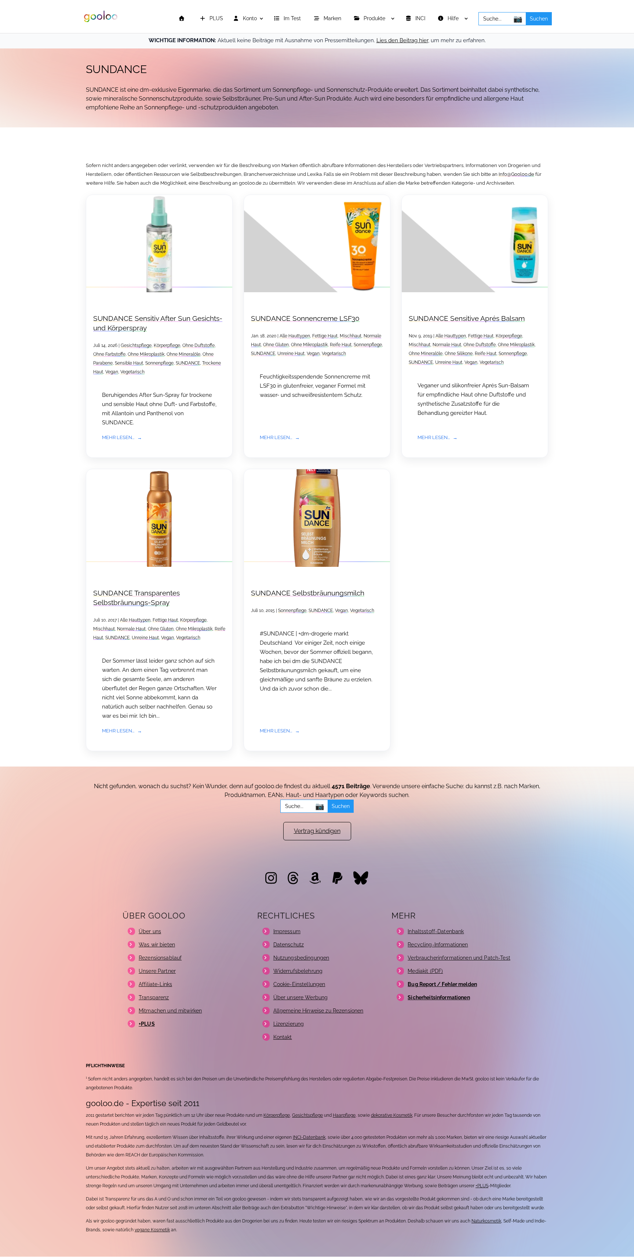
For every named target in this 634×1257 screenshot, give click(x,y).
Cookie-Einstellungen (299, 984)
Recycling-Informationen (438, 945)
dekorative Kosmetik (391, 1115)
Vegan (111, 371)
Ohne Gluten (276, 344)
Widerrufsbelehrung (298, 971)
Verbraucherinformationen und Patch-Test (459, 958)
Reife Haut (340, 344)
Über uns (150, 931)
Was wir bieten (157, 945)
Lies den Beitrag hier (402, 40)
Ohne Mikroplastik (146, 354)
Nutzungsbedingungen (301, 958)
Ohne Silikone (459, 353)
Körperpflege (167, 345)
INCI (421, 18)
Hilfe (454, 18)
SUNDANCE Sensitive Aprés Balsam (467, 318)
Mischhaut (350, 335)
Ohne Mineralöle (183, 354)
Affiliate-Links (155, 984)
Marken (333, 18)
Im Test (293, 18)
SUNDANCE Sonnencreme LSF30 (305, 318)
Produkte (375, 18)
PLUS (215, 18)
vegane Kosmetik (152, 1229)
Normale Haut (447, 344)
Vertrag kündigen (317, 830)
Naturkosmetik (486, 1221)
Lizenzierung (288, 1024)
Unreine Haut (291, 353)
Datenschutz (288, 945)
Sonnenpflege (159, 363)
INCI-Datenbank (309, 1137)
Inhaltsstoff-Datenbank (436, 931)
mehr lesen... (118, 437)
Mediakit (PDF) (425, 971)
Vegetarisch (132, 371)
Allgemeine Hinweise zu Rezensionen (318, 1011)
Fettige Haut (325, 335)
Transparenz (154, 997)
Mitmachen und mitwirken (170, 1011)
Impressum (286, 931)
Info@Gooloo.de (516, 174)
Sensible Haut (129, 363)
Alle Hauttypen (295, 335)
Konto (249, 18)
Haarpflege (344, 1115)
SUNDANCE (188, 363)
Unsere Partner (157, 971)
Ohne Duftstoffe (198, 345)
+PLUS (482, 1185)
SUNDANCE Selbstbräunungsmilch (307, 593)
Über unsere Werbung (300, 997)
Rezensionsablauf (160, 958)
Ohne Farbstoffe (109, 354)
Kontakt (282, 1037)
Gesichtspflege (136, 345)
